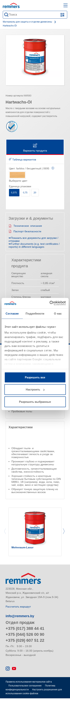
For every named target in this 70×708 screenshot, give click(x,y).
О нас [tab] (58, 313)
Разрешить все (35, 377)
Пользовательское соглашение (25, 685)
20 (35, 192)
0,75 (25, 192)
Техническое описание (27, 225)
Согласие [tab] (12, 313)
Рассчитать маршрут (18, 606)
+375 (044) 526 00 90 (25, 634)
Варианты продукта (35, 150)
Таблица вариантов (24, 159)
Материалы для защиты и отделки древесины (27, 21)
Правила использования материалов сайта (29, 681)
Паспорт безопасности (27, 231)
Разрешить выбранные (35, 401)
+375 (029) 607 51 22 (25, 640)
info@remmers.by (20, 616)
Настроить (33, 389)
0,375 (14, 192)
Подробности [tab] (35, 313)
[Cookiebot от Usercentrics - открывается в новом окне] (50, 303)
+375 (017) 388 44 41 (25, 628)
